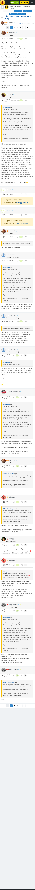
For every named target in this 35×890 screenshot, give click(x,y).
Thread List (18, 11)
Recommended (14, 14)
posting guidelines (22, 203)
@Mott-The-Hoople (8, 473)
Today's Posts (28, 11)
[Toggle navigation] (32, 2)
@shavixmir (6, 107)
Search (23, 14)
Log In (26, 2)
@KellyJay (6, 572)
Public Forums (7, 11)
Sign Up (15, 2)
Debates (20, 23)
